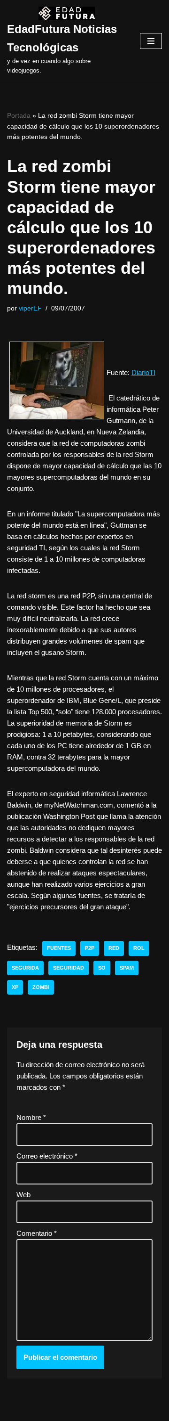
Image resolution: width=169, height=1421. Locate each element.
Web (23, 1195)
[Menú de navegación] (151, 41)
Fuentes (59, 948)
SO (102, 968)
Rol (139, 948)
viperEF (30, 308)
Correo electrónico (46, 1156)
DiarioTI (143, 372)
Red (113, 948)
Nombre (31, 1117)
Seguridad (68, 968)
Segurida (25, 968)
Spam (127, 968)
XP (15, 987)
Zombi (40, 987)
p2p (89, 948)
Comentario (36, 1233)
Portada (19, 115)
